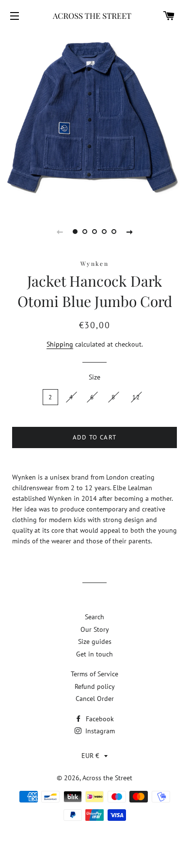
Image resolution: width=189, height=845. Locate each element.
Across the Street (107, 777)
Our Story (94, 629)
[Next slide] (129, 231)
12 (136, 397)
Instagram (99, 731)
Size (94, 377)
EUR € (90, 755)
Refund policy (95, 686)
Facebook (99, 718)
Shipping (60, 344)
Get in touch (94, 654)
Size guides (94, 641)
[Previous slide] (59, 231)
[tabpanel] (94, 119)
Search (94, 616)
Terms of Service (94, 674)
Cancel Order (95, 698)
